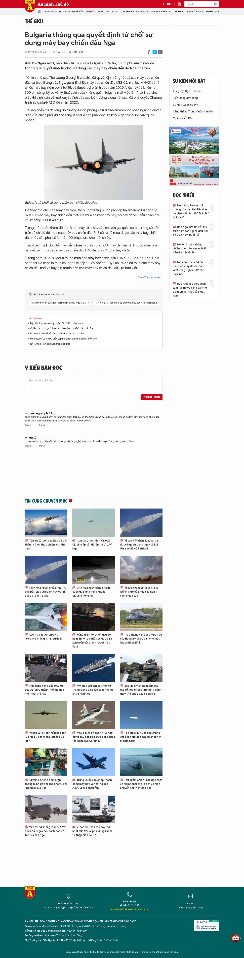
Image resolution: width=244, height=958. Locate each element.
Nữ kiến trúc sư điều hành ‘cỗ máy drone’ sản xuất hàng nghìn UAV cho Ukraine (188, 268)
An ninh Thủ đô (53, 4)
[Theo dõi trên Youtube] (169, 4)
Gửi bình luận (151, 397)
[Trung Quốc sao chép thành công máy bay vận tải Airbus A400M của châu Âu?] (93, 762)
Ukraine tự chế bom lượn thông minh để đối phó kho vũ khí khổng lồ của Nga (46, 784)
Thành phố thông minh (134, 11)
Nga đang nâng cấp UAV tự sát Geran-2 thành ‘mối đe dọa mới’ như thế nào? (44, 689)
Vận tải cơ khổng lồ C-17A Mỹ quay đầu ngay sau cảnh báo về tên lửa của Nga (45, 831)
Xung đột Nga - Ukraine (187, 91)
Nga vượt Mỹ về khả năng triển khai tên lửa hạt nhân (57, 333)
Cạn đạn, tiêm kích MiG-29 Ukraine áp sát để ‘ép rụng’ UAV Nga (92, 544)
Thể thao (178, 11)
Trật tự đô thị (52, 11)
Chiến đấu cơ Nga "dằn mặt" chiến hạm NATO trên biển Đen (62, 328)
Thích (28, 425)
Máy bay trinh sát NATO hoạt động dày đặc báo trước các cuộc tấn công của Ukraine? (93, 737)
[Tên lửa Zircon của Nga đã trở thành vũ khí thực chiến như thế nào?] (46, 523)
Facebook (149, 52)
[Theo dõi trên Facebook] (164, 4)
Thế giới (90, 11)
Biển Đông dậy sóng (185, 98)
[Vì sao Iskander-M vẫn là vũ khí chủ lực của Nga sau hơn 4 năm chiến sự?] (141, 570)
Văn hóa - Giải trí (160, 11)
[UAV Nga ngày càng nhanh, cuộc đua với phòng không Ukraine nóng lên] (93, 570)
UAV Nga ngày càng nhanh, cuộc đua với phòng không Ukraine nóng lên (91, 591)
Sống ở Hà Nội (195, 11)
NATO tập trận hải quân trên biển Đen (50, 343)
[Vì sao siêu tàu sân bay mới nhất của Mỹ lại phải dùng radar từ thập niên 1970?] (93, 809)
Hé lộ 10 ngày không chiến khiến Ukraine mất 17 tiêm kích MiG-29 (189, 248)
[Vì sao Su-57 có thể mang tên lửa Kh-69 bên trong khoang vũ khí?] (46, 715)
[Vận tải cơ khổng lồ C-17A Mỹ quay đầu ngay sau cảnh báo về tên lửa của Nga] (46, 809)
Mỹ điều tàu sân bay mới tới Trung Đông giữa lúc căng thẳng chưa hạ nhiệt (92, 689)
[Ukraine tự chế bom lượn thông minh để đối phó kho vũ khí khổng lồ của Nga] (46, 762)
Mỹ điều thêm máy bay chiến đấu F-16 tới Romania (56, 323)
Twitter (155, 52)
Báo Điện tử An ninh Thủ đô (30, 6)
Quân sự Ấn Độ (182, 118)
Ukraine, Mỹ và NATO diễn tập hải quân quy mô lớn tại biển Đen (63, 338)
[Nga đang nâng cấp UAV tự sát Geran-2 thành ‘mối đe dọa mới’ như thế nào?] (46, 668)
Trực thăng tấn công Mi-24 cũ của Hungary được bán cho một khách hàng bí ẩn (141, 638)
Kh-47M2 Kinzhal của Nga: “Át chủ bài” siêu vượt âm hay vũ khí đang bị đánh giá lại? (46, 591)
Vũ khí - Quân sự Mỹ (185, 104)
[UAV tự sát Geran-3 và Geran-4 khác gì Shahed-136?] (46, 617)
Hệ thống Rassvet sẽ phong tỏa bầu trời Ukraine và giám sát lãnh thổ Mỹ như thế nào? (191, 211)
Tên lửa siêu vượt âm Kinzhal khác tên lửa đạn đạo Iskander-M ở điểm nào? (140, 737)
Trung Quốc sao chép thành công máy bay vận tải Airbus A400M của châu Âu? (92, 784)
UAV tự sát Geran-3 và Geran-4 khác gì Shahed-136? (43, 636)
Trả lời (42, 425)
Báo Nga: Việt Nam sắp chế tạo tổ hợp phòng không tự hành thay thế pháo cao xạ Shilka (140, 689)
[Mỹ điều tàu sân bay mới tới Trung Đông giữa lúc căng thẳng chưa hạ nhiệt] (93, 668)
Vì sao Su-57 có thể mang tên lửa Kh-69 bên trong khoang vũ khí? (45, 737)
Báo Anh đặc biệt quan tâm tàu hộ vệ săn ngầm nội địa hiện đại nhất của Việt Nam (190, 289)
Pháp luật (103, 11)
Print (160, 52)
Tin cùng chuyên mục (46, 500)
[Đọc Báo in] (181, 4)
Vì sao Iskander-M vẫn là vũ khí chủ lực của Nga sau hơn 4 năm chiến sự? (139, 591)
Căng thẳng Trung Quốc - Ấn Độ (193, 111)
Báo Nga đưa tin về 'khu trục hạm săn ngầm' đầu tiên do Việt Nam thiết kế (190, 231)
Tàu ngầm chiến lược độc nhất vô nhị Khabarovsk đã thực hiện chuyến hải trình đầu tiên (141, 784)
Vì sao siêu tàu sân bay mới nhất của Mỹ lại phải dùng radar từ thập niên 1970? (92, 831)
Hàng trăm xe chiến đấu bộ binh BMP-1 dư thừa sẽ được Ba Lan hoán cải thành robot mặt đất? (92, 640)
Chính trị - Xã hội (73, 11)
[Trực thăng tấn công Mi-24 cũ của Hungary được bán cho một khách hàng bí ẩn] (141, 617)
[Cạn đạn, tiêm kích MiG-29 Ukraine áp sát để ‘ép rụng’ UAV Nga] (93, 523)
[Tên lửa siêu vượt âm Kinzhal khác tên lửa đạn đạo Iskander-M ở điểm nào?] (141, 715)
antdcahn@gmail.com (190, 907)
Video (115, 11)
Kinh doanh (212, 11)
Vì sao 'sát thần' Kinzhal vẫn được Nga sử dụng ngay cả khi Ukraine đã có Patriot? (139, 544)
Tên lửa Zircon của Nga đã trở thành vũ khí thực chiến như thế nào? (46, 544)
